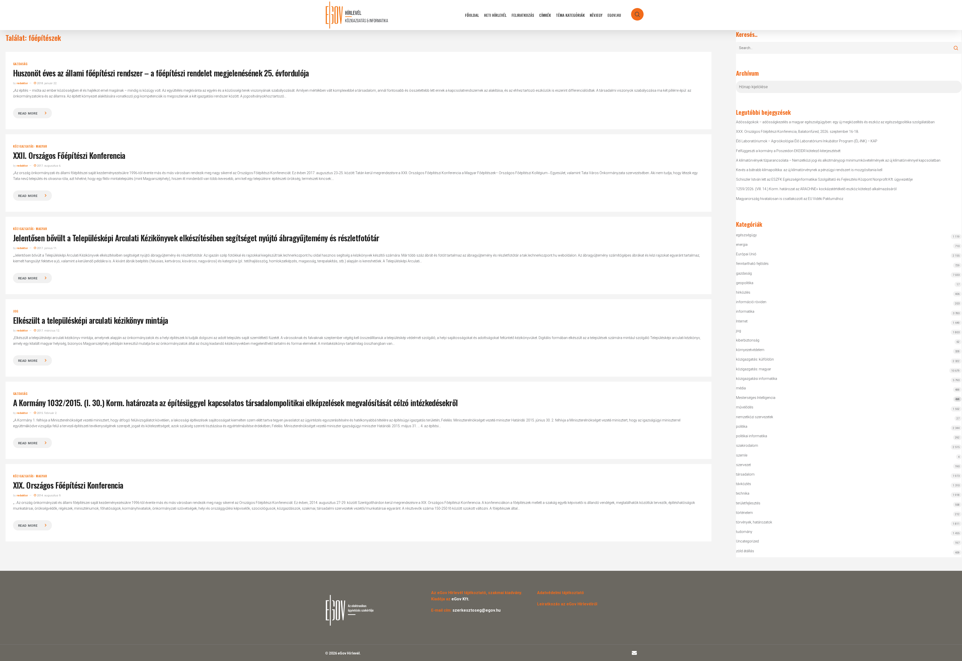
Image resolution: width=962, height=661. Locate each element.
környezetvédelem (750, 350)
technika (742, 493)
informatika (745, 311)
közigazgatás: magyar (30, 146)
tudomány (744, 532)
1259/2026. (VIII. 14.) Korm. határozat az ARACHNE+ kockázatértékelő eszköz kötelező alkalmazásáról (816, 189)
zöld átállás (745, 551)
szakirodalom (747, 446)
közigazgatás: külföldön (755, 359)
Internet (742, 321)
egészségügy (746, 235)
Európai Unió (746, 254)
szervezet (743, 465)
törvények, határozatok (754, 522)
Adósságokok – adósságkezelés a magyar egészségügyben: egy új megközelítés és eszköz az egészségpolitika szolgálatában (835, 122)
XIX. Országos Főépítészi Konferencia (68, 485)
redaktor (22, 83)
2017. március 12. (48, 330)
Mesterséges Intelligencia (848, 398)
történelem (744, 513)
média (741, 388)
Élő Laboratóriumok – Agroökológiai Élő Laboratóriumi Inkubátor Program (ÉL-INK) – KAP (806, 141)
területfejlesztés (748, 503)
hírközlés (743, 292)
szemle (741, 455)
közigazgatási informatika (756, 379)
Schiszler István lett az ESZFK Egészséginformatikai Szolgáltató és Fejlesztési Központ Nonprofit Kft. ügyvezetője (824, 179)
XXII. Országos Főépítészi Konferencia (69, 155)
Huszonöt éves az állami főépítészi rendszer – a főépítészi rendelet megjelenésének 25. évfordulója (161, 73)
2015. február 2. (46, 413)
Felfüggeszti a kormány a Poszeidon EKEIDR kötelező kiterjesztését (788, 151)
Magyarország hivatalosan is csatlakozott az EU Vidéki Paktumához (789, 199)
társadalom (745, 474)
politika (741, 426)
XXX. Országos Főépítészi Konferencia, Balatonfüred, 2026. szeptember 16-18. (797, 132)
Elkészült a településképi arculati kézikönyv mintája (90, 320)
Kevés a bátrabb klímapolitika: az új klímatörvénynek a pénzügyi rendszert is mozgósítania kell (809, 170)
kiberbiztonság (747, 340)
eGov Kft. (460, 599)
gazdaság (20, 63)
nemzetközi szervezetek (754, 417)
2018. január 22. (46, 83)
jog (15, 311)
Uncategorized (747, 541)
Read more (28, 113)
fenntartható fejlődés (752, 264)
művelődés (744, 407)
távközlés (743, 484)
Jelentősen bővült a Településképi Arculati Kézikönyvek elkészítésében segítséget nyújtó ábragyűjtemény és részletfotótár (196, 238)
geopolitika (744, 283)
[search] (634, 12)
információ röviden (751, 302)
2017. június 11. (46, 248)
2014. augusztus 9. (48, 495)
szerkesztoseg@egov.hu (476, 610)
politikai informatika (751, 436)
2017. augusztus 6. (48, 165)
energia (742, 245)
